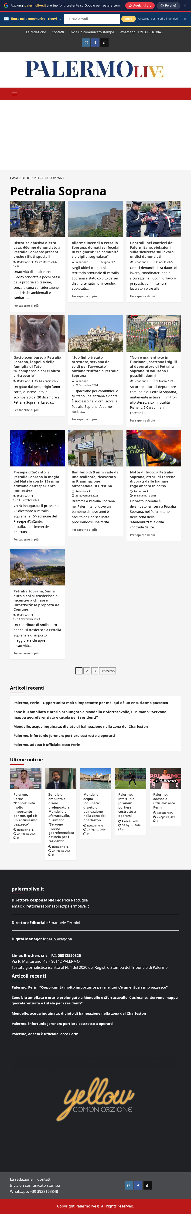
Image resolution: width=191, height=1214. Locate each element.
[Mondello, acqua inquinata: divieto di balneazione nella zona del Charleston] (95, 778)
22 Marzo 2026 (48, 262)
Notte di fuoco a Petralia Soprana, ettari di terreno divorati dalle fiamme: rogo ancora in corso (152, 479)
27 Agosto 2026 (26, 833)
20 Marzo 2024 (164, 381)
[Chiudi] (184, 5)
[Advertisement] (95, 135)
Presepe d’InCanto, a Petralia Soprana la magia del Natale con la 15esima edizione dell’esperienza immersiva (36, 481)
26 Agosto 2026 (131, 825)
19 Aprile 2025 (164, 262)
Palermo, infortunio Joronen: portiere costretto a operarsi (64, 735)
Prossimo (107, 671)
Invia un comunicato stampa (92, 32)
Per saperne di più (26, 305)
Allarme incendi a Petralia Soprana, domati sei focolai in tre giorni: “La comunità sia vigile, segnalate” (95, 249)
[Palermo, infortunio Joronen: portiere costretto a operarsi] (130, 778)
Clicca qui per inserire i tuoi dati (158, 18)
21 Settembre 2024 (86, 385)
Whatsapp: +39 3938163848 (141, 32)
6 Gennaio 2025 (48, 381)
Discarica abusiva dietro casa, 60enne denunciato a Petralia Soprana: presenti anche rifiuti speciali (37, 249)
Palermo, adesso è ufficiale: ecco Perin (47, 744)
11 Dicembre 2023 (28, 500)
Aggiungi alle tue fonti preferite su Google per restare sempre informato (75, 5)
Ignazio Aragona (57, 939)
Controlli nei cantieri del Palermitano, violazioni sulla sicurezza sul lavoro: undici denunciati (152, 249)
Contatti (58, 32)
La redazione (36, 32)
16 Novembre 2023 (145, 495)
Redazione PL (25, 262)
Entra (129, 19)
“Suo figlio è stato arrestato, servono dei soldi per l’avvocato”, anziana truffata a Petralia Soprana (95, 366)
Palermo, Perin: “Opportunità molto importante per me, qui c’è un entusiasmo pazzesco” (92, 702)
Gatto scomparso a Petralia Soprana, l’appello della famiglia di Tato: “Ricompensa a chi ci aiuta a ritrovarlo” (37, 366)
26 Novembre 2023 (86, 495)
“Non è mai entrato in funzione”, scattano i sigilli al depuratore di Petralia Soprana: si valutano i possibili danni (153, 366)
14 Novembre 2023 (28, 619)
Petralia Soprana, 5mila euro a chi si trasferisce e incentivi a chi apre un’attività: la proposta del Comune (37, 600)
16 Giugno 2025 (106, 262)
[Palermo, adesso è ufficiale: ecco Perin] (165, 778)
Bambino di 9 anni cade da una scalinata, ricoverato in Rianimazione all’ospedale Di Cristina (95, 479)
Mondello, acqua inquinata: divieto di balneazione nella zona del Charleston (81, 726)
